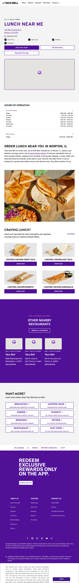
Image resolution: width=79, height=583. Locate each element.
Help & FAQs (55, 503)
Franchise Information (58, 515)
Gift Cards (46, 3)
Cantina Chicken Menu (37, 153)
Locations (13, 515)
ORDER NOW (20, 264)
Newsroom (13, 524)
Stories (12, 528)
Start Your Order (22, 47)
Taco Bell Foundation (57, 511)
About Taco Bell (15, 503)
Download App (26, 483)
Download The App (22, 53)
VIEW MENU (71, 234)
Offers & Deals (14, 520)
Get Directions (57, 47)
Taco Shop (34, 520)
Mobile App (34, 503)
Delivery (30, 3)
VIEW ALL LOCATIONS (39, 330)
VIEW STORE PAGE (10, 364)
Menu (24, 3)
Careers (53, 507)
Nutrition (13, 511)
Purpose (55, 3)
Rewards (38, 3)
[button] (19, 499)
